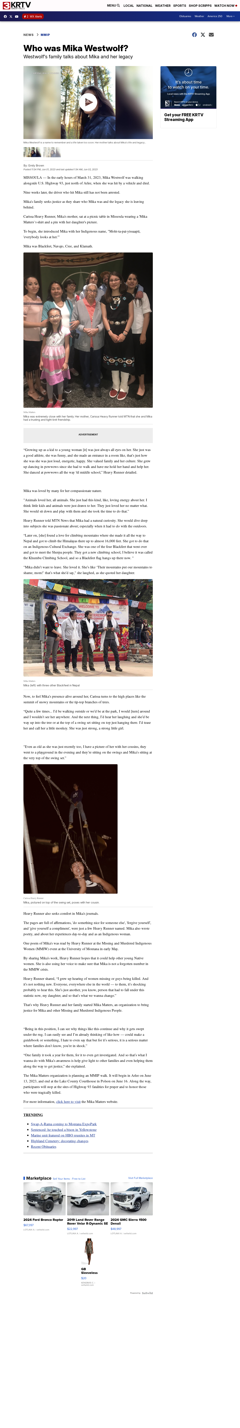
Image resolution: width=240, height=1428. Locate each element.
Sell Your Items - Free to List (69, 1179)
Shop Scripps (200, 6)
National (144, 6)
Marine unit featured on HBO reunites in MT (63, 1135)
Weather (163, 6)
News (28, 35)
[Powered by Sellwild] (147, 1293)
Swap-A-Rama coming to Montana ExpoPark (64, 1124)
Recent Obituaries (43, 1146)
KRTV (11, 16)
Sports (179, 6)
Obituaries (185, 16)
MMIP (45, 35)
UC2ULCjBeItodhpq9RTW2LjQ (17, 16)
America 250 (215, 16)
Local (129, 6)
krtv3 (6, 16)
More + (230, 16)
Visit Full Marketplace (140, 1178)
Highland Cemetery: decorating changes (59, 1140)
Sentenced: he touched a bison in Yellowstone (64, 1129)
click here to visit (68, 1101)
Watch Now (224, 6)
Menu (112, 5)
